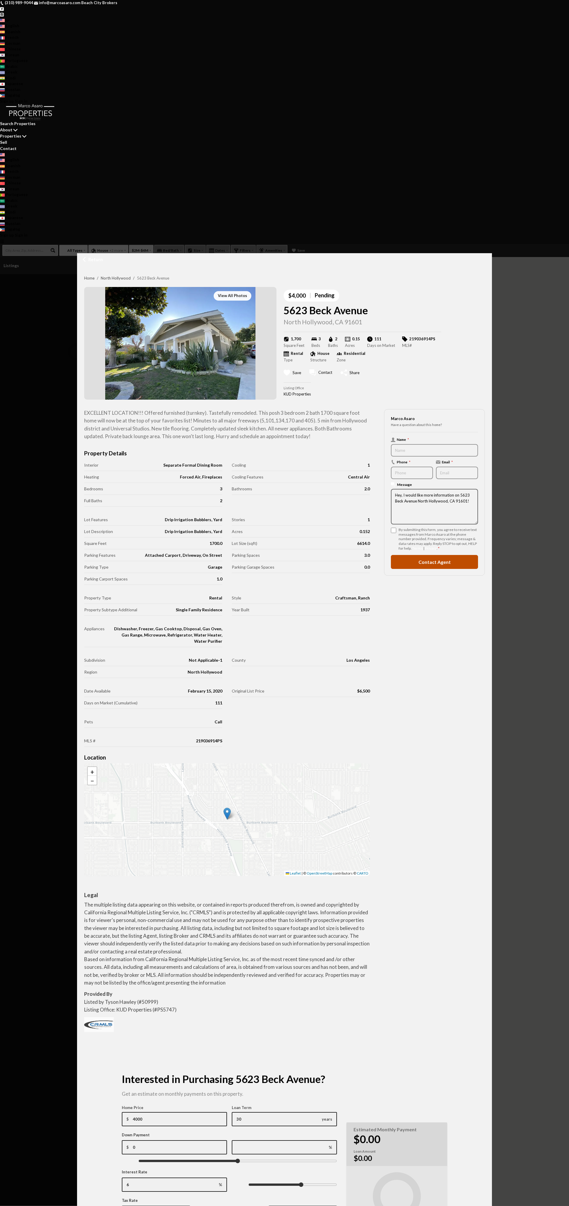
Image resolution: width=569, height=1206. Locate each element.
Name (403, 439)
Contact (8, 148)
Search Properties (18, 123)
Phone (403, 462)
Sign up (7, 101)
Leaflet (295, 873)
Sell (3, 142)
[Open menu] (2, 241)
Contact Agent (434, 561)
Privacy (431, 548)
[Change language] (4, 20)
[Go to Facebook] (2, 8)
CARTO (362, 873)
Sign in (21, 101)
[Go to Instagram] (2, 14)
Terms (417, 548)
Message (404, 484)
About (6, 129)
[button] (227, 814)
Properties (10, 135)
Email (447, 462)
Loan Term (241, 1107)
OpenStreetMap (319, 873)
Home (89, 278)
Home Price (132, 1107)
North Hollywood (116, 278)
